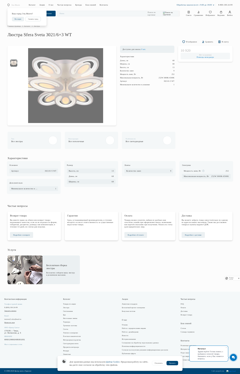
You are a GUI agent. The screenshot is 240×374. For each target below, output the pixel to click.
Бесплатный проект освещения (133, 308)
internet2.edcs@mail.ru (12, 319)
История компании (129, 339)
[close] (238, 278)
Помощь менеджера (205, 57)
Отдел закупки (186, 353)
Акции (42, 5)
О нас (51, 5)
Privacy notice (231, 278)
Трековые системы (70, 325)
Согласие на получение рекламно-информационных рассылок (145, 350)
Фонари (66, 351)
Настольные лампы (70, 318)
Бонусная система (128, 311)
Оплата (183, 308)
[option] (14, 63)
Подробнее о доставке (193, 235)
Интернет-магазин (187, 349)
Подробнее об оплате (136, 235)
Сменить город (33, 19)
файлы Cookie (113, 362)
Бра (64, 315)
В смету (225, 42)
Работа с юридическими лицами (134, 328)
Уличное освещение (70, 333)
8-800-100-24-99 (225, 5)
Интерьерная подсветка (72, 340)
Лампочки (67, 354)
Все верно (18, 19)
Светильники (68, 311)
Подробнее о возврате (21, 235)
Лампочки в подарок (129, 304)
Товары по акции (69, 304)
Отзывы (125, 325)
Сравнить (209, 42)
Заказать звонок (10, 311)
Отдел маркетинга (187, 356)
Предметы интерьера (71, 347)
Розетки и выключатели (72, 336)
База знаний (91, 5)
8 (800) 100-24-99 (11, 307)
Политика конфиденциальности (133, 346)
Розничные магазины (188, 345)
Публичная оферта (129, 353)
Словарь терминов (187, 332)
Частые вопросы (64, 5)
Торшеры (66, 322)
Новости (125, 335)
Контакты (104, 5)
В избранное (191, 42)
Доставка (184, 311)
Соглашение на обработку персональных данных (140, 343)
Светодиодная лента (70, 343)
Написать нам (9, 322)
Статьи (183, 328)
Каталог (32, 5)
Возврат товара (186, 315)
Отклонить (159, 363)
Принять (172, 363)
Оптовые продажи (187, 360)
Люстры (66, 308)
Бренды (78, 5)
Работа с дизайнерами (130, 332)
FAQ (182, 304)
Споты (65, 329)
